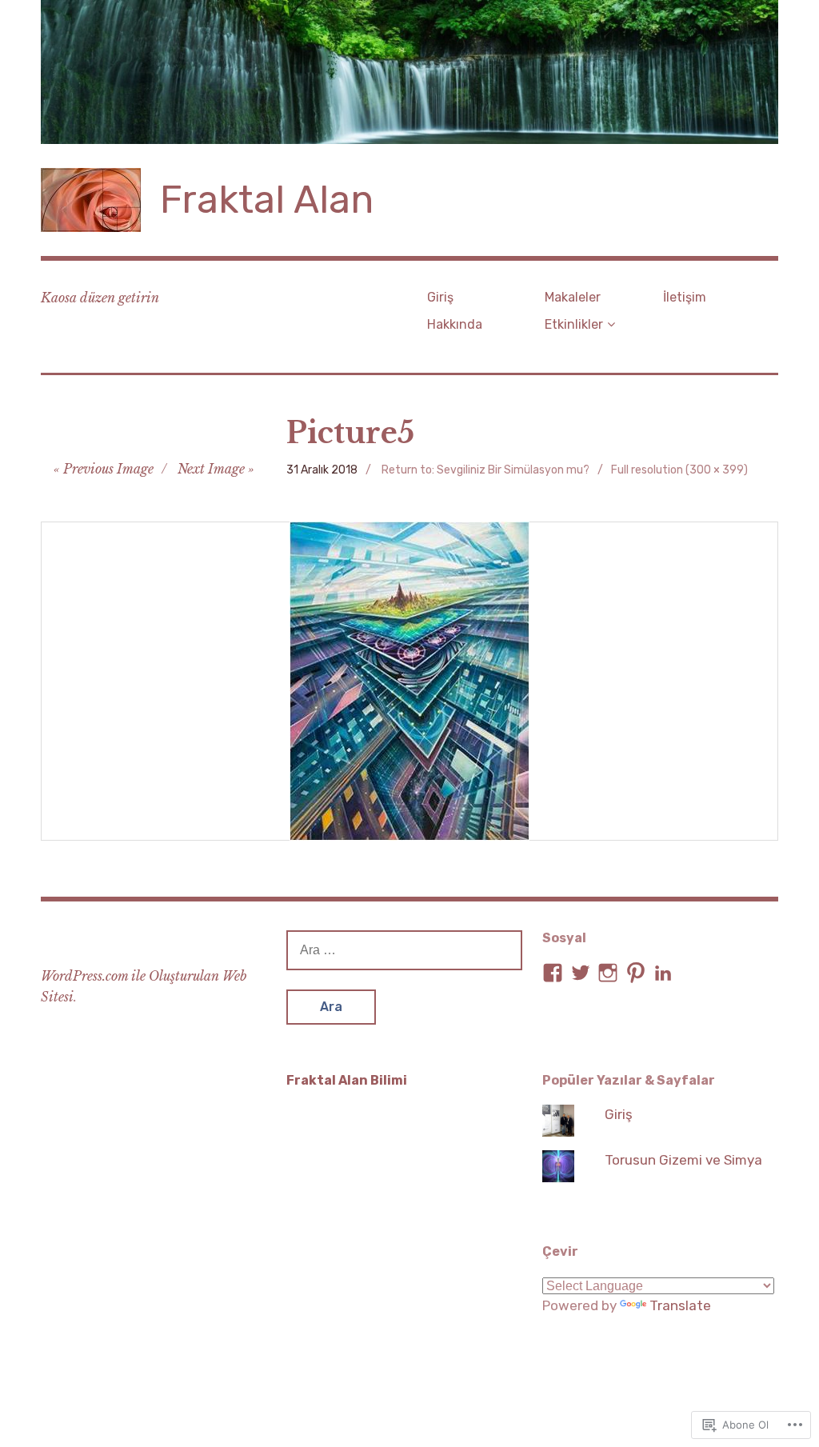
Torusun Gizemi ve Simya (683, 1160)
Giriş (440, 297)
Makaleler (573, 297)
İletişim (684, 297)
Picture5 (350, 433)
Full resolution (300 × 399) (679, 470)
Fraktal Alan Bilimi (346, 1080)
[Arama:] (404, 949)
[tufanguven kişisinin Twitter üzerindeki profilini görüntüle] (580, 972)
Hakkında (454, 324)
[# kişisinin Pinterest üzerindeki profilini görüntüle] (635, 972)
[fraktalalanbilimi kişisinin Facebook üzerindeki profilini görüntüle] (552, 972)
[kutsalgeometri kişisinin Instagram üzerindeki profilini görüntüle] (607, 972)
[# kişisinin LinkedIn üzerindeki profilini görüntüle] (663, 972)
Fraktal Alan (267, 199)
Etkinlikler (574, 324)
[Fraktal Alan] (409, 72)
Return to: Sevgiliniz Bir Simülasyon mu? (485, 470)
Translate (680, 1305)
